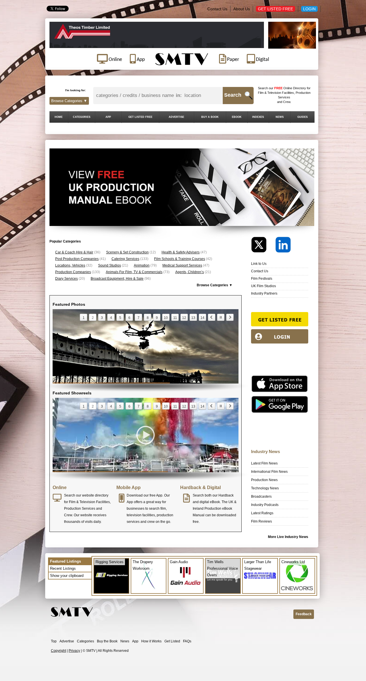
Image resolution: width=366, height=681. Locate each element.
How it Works (151, 641)
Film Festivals (261, 279)
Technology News (265, 488)
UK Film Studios (263, 286)
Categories (85, 641)
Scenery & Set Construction (127, 252)
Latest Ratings (262, 513)
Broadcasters (261, 497)
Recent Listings (63, 568)
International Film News (269, 472)
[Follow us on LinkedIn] (283, 246)
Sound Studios (109, 265)
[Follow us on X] (262, 246)
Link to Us (258, 264)
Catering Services (125, 259)
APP (108, 117)
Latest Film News (264, 463)
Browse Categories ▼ (69, 101)
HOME (59, 117)
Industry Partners (264, 293)
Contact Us (217, 9)
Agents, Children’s (189, 272)
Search (232, 95)
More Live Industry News (288, 537)
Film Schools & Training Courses (179, 259)
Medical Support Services (182, 265)
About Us (241, 9)
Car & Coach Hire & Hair (74, 252)
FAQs (187, 641)
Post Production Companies (77, 259)
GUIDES (302, 117)
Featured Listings (65, 561)
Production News (264, 480)
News (124, 641)
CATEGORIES (81, 117)
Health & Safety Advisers (181, 252)
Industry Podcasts (265, 505)
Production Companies (73, 272)
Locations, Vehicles (70, 265)
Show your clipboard (66, 575)
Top (54, 641)
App (135, 641)
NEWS (280, 117)
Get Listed (172, 641)
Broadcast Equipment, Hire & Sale (117, 279)
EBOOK (237, 117)
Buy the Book (107, 641)
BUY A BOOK (210, 117)
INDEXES (258, 117)
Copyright (58, 651)
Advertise (66, 641)
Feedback (304, 614)
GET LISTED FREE (140, 117)
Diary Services (66, 279)
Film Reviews (261, 521)
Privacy (74, 651)
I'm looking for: (75, 90)
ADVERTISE (176, 117)
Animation (142, 265)
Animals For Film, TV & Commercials (134, 272)
